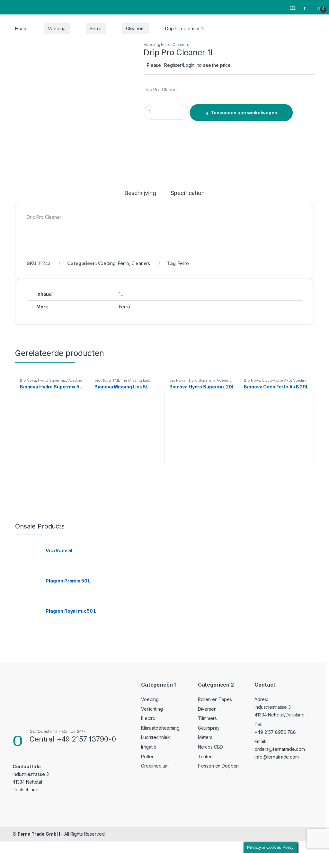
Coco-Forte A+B (276, 380)
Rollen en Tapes (215, 699)
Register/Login (179, 65)
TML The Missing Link (131, 380)
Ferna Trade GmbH (39, 834)
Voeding (57, 28)
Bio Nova (28, 380)
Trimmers (207, 718)
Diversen (207, 709)
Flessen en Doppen (218, 766)
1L (121, 294)
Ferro (95, 28)
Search (293, 7)
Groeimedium (154, 766)
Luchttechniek (155, 737)
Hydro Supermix (52, 380)
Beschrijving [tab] (140, 193)
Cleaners (135, 28)
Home (21, 28)
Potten (148, 756)
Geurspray (209, 728)
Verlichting (152, 709)
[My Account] (307, 7)
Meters (205, 737)
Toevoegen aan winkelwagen (244, 112)
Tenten (205, 756)
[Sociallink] (15, 802)
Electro (148, 718)
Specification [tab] (188, 193)
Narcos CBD (210, 747)
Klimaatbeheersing (160, 728)
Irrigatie (148, 747)
